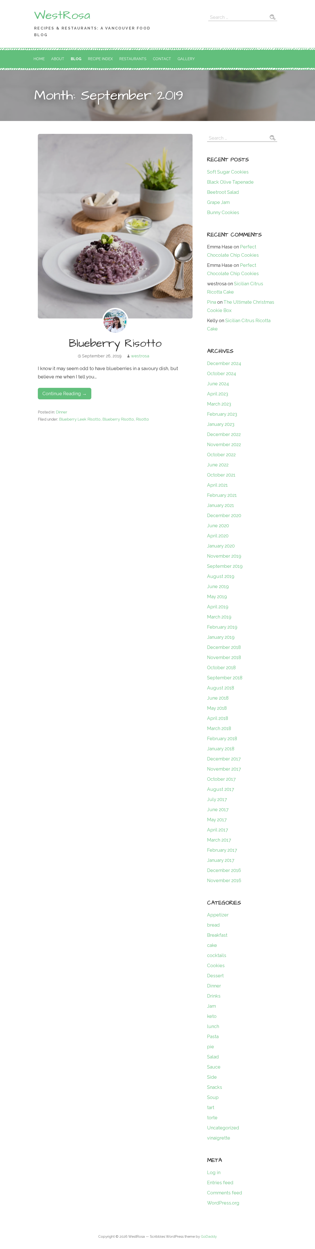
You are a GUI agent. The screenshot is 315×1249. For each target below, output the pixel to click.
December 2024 (224, 363)
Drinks (213, 996)
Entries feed (220, 1182)
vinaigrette (218, 1138)
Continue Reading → (64, 393)
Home (39, 59)
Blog (76, 59)
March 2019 (219, 617)
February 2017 (222, 850)
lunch (213, 1026)
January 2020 (221, 546)
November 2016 (224, 880)
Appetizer (218, 915)
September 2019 (225, 566)
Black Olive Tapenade (230, 182)
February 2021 (222, 495)
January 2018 (220, 748)
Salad (213, 1057)
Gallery (186, 59)
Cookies (216, 965)
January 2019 (221, 637)
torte (212, 1117)
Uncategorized (223, 1128)
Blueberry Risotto (115, 343)
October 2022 (221, 454)
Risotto (142, 419)
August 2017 (220, 789)
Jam (211, 1006)
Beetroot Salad (223, 192)
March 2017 (219, 840)
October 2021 (221, 475)
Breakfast (217, 935)
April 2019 (217, 607)
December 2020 (224, 515)
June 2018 (218, 698)
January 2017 (220, 860)
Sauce (213, 1067)
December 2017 (224, 759)
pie (210, 1046)
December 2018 (224, 647)
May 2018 (217, 708)
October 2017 (221, 779)
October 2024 (221, 373)
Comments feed (224, 1193)
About (57, 59)
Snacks (214, 1087)
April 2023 (217, 394)
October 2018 (221, 667)
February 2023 (222, 414)
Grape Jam (218, 202)
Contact (162, 59)
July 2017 (217, 799)
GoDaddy (209, 1236)
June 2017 (218, 809)
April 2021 (217, 485)
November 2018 (224, 657)
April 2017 (217, 830)
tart (210, 1107)
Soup (213, 1097)
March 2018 (219, 728)
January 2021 (220, 505)
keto (212, 1016)
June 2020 (218, 525)
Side (212, 1077)
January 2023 (220, 424)
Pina (211, 302)
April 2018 (217, 718)
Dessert (215, 975)
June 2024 (218, 383)
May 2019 (217, 596)
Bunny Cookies (223, 212)
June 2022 (218, 465)
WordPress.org (223, 1203)
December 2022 (224, 434)
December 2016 (224, 870)
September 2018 (224, 677)
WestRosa (62, 15)
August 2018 (220, 688)
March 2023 (219, 404)
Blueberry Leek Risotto (80, 419)
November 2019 (224, 556)
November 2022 (224, 444)
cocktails (216, 955)
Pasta (213, 1036)
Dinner (61, 412)
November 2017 (224, 769)
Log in (213, 1172)
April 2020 (218, 536)
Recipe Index (100, 59)
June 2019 (218, 586)
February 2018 (222, 738)
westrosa (140, 355)
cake (212, 945)
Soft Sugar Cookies (228, 172)
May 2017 (217, 819)
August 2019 (220, 576)
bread (213, 925)
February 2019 (222, 627)
